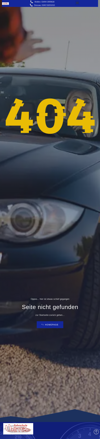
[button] (77, 3)
